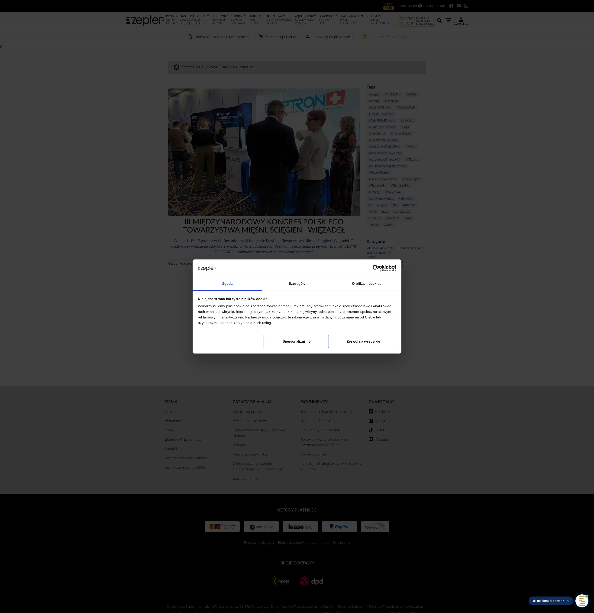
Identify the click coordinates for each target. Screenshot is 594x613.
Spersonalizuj (294, 341)
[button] (551, 601)
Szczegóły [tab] (297, 283)
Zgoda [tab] (227, 283)
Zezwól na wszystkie (363, 341)
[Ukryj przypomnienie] (568, 601)
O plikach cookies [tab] (366, 283)
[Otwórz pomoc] (581, 600)
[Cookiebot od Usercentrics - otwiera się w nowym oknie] (376, 268)
